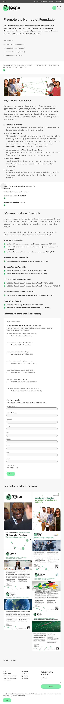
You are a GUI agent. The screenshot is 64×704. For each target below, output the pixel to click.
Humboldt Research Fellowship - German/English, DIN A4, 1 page (20, 370)
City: (7, 432)
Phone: (8, 459)
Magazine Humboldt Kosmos (40, 1)
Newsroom (51, 1)
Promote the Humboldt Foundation (15, 44)
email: (8, 452)
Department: (9, 419)
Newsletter (58, 1)
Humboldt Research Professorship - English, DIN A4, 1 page (19, 361)
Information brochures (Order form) (15, 52)
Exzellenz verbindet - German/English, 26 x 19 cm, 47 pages (19, 342)
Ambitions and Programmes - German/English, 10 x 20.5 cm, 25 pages (21, 333)
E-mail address (44, 678)
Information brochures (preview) (14, 56)
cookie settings (21, 695)
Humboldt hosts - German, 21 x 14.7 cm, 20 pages (17, 352)
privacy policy (8, 695)
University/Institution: (11, 413)
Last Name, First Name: (11, 406)
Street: (8, 445)
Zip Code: (8, 439)
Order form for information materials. (39, 235)
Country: (8, 426)
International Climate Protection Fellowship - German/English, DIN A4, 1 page (23, 388)
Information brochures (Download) (15, 48)
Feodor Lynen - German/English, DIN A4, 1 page (16, 379)
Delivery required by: (11, 465)
